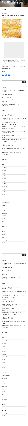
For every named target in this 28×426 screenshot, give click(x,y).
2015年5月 (4, 173)
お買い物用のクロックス (7, 94)
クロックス (4, 205)
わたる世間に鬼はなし (10, 2)
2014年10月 (4, 186)
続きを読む (4, 71)
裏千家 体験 (4, 226)
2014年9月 (4, 189)
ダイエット (4, 207)
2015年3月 (4, 178)
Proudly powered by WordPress (8, 422)
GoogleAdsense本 (6, 202)
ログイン (4, 234)
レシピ (3, 210)
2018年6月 (4, 170)
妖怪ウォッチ (5, 213)
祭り (3, 221)
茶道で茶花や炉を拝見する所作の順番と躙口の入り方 (13, 152)
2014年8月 (4, 191)
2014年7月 (4, 194)
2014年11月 (4, 183)
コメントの (5, 240)
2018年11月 (4, 167)
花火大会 (4, 223)
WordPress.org (5, 242)
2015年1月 (4, 181)
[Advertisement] (14, 50)
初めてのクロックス (6, 97)
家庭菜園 (4, 215)
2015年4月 (4, 175)
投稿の (4, 237)
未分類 (3, 218)
